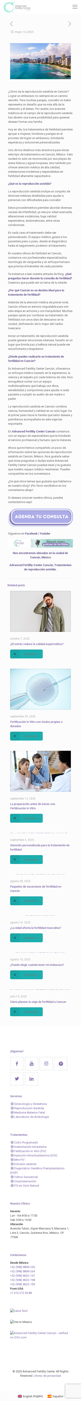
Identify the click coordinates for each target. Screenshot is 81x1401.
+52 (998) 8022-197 (22, 1275)
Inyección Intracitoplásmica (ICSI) (35, 1155)
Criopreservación (25, 1181)
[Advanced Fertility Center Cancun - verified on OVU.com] (40, 1337)
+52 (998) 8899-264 (22, 1271)
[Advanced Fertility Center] (17, 6)
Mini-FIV (19, 1159)
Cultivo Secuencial (26, 1177)
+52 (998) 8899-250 (22, 1267)
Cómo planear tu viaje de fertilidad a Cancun (38, 1002)
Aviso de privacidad (48, 1375)
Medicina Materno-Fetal (29, 1112)
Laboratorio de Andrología (31, 1117)
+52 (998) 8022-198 (22, 1280)
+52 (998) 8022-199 (22, 1284)
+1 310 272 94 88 (21, 1293)
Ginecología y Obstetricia (30, 1104)
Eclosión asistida (25, 1164)
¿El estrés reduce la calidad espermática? (36, 644)
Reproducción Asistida (29, 1108)
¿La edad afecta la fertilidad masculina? (35, 928)
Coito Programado (26, 1142)
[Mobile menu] (75, 7)
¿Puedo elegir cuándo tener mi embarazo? (37, 965)
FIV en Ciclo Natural (26, 1185)
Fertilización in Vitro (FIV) (30, 1151)
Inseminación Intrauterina (30, 1146)
